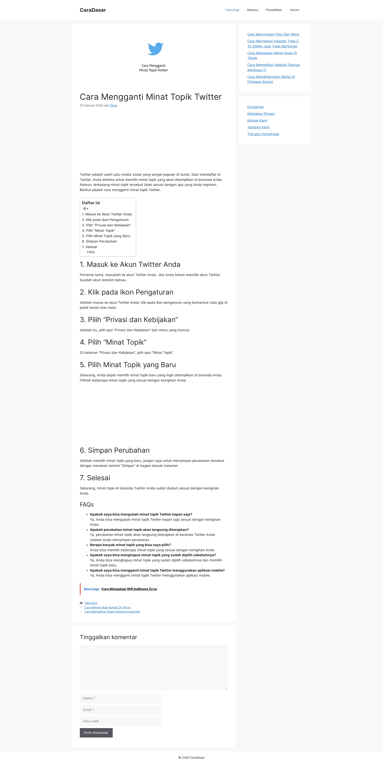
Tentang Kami (258, 127)
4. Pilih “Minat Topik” (98, 231)
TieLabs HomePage (263, 134)
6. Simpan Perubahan (99, 241)
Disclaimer (255, 107)
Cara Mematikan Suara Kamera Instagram (112, 611)
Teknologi (232, 10)
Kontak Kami (257, 120)
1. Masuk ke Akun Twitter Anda (107, 214)
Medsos (252, 10)
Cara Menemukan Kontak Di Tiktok (107, 607)
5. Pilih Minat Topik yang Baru (106, 236)
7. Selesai (89, 247)
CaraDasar (93, 10)
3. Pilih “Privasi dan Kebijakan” (106, 225)
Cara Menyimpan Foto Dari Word (273, 34)
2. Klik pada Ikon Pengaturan (105, 220)
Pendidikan (274, 10)
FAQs (91, 252)
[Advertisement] (153, 142)
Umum (294, 10)
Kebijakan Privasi (260, 114)
